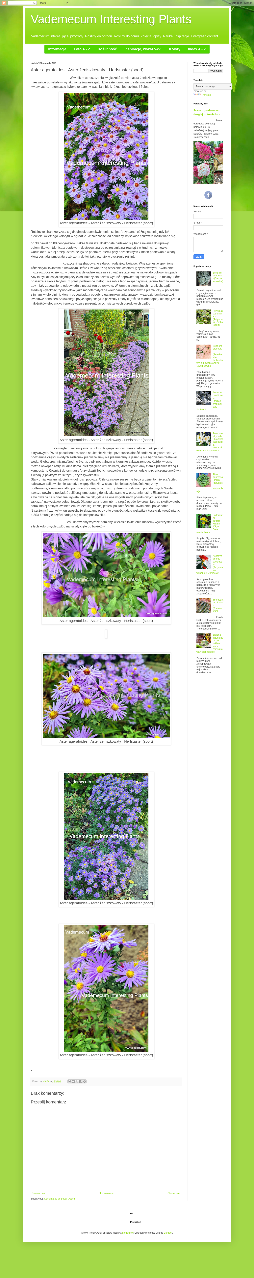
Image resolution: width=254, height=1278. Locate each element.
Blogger (168, 1232)
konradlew (127, 1232)
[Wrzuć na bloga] (73, 1081)
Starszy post (174, 1193)
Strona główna (106, 1193)
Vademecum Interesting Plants (111, 19)
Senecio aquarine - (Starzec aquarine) (218, 277)
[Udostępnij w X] (77, 1081)
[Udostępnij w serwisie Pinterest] (85, 1081)
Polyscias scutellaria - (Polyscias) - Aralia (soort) (218, 318)
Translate (206, 95)
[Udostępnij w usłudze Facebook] (81, 1081)
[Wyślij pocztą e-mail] (69, 1081)
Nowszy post (38, 1193)
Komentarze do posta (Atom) (59, 1198)
